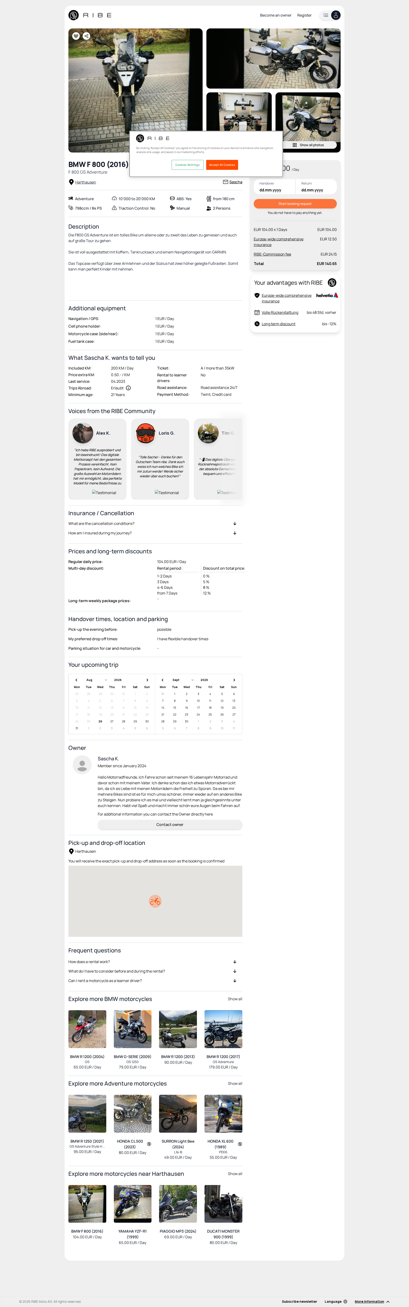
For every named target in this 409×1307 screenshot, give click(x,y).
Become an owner (276, 15)
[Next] (236, 458)
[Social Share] (86, 36)
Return (306, 183)
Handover (266, 183)
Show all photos (312, 145)
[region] (206, 154)
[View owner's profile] (82, 764)
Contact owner (169, 824)
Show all (235, 998)
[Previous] (74, 458)
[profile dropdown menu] (330, 15)
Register (304, 15)
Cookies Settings (187, 165)
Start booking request (295, 203)
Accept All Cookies (222, 165)
